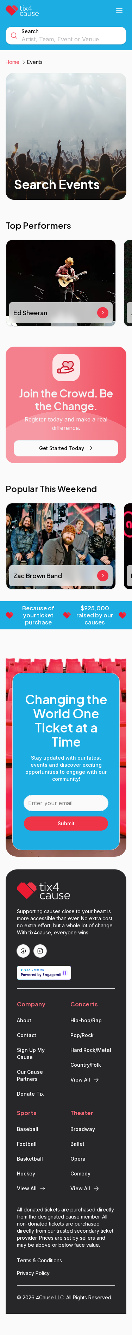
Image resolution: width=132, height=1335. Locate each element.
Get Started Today (61, 448)
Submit (66, 823)
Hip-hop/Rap (86, 1020)
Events (35, 62)
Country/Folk (85, 1065)
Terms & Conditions (39, 1260)
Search (30, 31)
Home (12, 62)
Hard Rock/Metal (90, 1050)
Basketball (30, 1159)
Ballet (77, 1144)
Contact (26, 1035)
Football (27, 1144)
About (24, 1020)
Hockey (26, 1174)
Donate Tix (30, 1094)
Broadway (82, 1129)
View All (80, 1080)
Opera (78, 1159)
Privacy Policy (33, 1273)
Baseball (27, 1129)
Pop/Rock (82, 1035)
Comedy (80, 1174)
